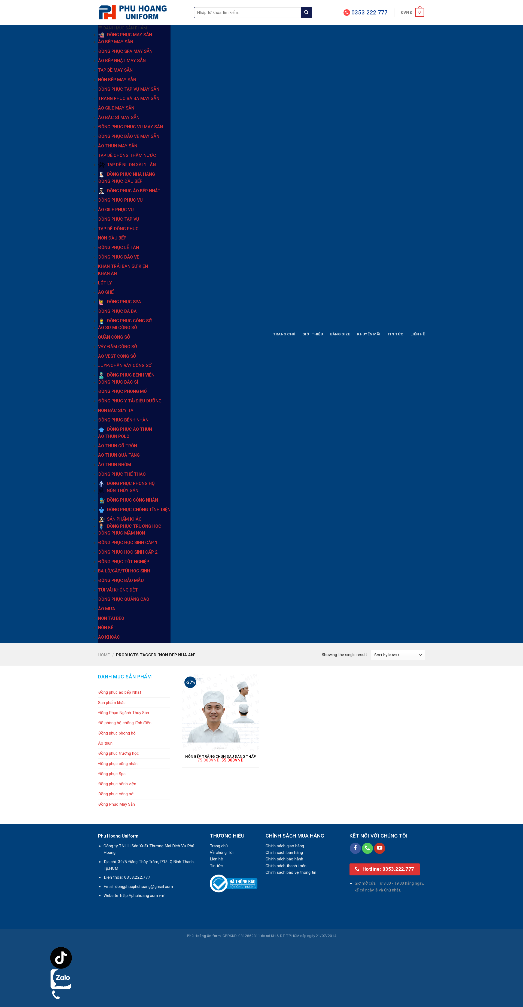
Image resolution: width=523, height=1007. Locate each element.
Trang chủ (284, 334)
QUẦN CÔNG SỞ (114, 337)
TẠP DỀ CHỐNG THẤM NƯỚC (127, 155)
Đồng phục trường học (118, 753)
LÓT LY (105, 283)
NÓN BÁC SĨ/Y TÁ (115, 410)
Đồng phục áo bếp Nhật (119, 692)
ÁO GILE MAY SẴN (116, 108)
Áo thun (105, 743)
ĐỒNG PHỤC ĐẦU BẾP (120, 181)
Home (104, 655)
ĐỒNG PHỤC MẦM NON (121, 533)
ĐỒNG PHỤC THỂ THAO (122, 474)
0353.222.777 (137, 877)
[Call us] (367, 848)
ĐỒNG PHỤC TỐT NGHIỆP (123, 561)
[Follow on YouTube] (379, 848)
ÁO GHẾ (106, 292)
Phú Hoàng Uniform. (204, 935)
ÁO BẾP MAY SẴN (115, 41)
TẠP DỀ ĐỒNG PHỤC (118, 228)
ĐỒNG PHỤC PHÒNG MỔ (122, 391)
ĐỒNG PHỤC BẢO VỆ (118, 257)
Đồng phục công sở (115, 793)
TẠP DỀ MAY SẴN (115, 70)
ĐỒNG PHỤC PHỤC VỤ (120, 200)
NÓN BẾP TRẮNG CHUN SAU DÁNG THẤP (220, 756)
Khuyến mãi (368, 334)
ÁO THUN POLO (113, 436)
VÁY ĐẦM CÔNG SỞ (117, 346)
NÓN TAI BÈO (111, 618)
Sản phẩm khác (112, 702)
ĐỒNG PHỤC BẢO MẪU (121, 580)
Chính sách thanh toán (286, 865)
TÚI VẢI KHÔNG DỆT (118, 590)
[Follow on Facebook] (355, 848)
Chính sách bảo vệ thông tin (291, 872)
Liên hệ (418, 334)
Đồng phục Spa (112, 773)
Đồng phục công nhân (118, 763)
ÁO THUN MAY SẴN (117, 145)
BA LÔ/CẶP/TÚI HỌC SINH (124, 571)
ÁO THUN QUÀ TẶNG (119, 455)
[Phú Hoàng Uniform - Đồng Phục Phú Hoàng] (142, 12)
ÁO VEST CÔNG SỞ (117, 356)
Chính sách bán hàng (284, 852)
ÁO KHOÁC (109, 637)
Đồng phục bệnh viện (117, 783)
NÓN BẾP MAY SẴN (117, 79)
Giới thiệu (312, 334)
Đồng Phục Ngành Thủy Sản (123, 712)
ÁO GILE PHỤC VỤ (116, 209)
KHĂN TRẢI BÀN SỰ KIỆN (123, 266)
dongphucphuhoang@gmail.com (144, 886)
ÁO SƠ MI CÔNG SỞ (117, 327)
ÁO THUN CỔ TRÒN (117, 445)
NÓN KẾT (107, 627)
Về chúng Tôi (221, 852)
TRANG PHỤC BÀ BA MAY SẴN (128, 98)
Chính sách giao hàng (285, 846)
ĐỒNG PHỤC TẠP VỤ (118, 219)
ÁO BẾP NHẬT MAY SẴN (122, 60)
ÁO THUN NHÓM (114, 464)
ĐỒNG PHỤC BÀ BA (117, 311)
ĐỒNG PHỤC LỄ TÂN (118, 247)
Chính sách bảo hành (284, 859)
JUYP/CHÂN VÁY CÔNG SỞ (125, 365)
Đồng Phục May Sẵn (116, 804)
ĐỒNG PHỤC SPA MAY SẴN (125, 51)
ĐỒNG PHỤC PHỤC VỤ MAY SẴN (130, 126)
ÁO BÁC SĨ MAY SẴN (118, 117)
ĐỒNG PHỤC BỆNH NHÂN (123, 420)
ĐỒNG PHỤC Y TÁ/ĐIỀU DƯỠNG (130, 401)
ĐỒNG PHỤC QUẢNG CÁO (123, 599)
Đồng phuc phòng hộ (117, 733)
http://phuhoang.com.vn (141, 895)
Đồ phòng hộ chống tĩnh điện (124, 722)
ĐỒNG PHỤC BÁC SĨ (118, 382)
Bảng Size (340, 334)
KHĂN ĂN (107, 273)
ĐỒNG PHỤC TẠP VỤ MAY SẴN (128, 89)
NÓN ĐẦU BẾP (112, 238)
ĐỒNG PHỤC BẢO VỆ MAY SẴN (128, 136)
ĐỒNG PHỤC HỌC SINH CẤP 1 (127, 542)
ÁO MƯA (106, 608)
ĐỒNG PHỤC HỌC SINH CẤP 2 (127, 552)
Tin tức (395, 334)
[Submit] (306, 12)
